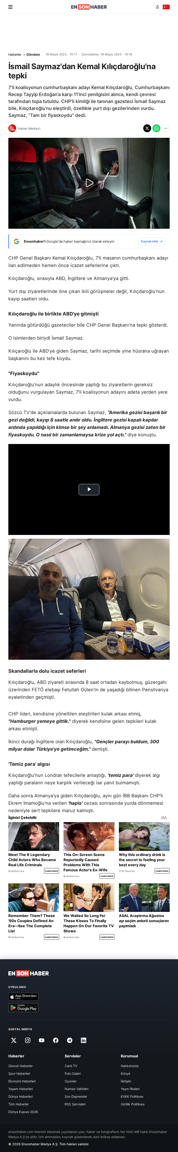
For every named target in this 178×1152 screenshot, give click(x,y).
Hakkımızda (130, 1066)
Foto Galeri (73, 1073)
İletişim (126, 1081)
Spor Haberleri (19, 1073)
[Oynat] (89, 183)
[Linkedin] (83, 1040)
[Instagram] (27, 1040)
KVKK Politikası (132, 1096)
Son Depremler (76, 1096)
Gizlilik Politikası (132, 1104)
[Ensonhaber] (89, 7)
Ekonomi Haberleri (22, 1081)
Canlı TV (71, 1066)
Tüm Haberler (18, 1104)
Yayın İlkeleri (130, 1089)
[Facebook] (55, 1040)
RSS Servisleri (75, 1104)
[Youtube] (41, 1040)
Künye (125, 1073)
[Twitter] (13, 1040)
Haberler (14, 54)
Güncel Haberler (20, 1066)
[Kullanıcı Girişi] (157, 7)
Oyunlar (70, 1081)
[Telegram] (69, 1040)
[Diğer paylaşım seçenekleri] (166, 128)
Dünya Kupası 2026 (23, 1112)
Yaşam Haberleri (20, 1089)
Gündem (33, 54)
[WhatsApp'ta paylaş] (156, 128)
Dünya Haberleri (20, 1096)
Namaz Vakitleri (76, 1089)
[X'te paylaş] (147, 128)
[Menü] (10, 7)
